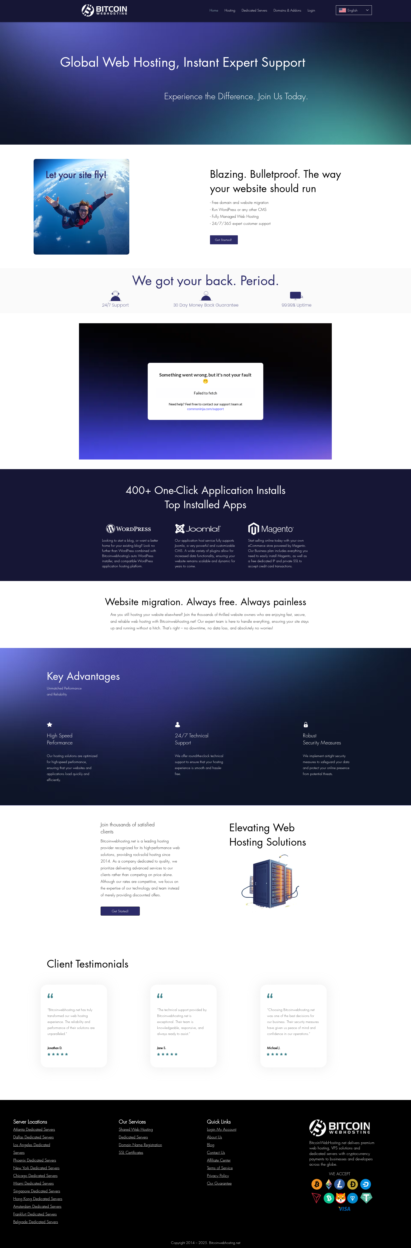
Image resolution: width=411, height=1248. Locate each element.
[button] (229, 10)
